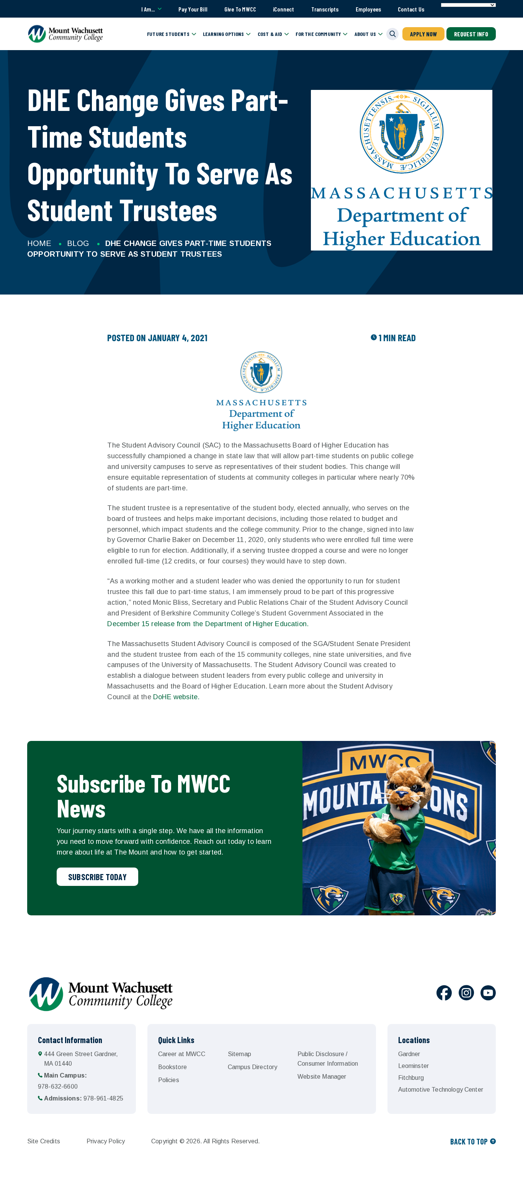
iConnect (283, 9)
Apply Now (423, 33)
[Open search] (392, 34)
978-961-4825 (83, 1098)
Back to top (469, 1141)
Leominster (413, 1066)
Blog (78, 243)
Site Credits (43, 1141)
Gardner (409, 1054)
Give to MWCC (240, 9)
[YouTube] (488, 994)
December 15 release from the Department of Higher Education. (209, 624)
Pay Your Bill (193, 9)
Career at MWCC (181, 1054)
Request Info (471, 33)
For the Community (318, 34)
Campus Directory (253, 1067)
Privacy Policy (106, 1141)
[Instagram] (466, 994)
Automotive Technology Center (440, 1089)
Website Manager (321, 1076)
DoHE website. (176, 697)
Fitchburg (411, 1077)
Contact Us (411, 9)
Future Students (168, 34)
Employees (368, 9)
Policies (168, 1080)
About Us (365, 34)
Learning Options (223, 34)
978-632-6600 (62, 1081)
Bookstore (172, 1067)
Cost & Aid (270, 34)
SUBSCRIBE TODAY (97, 877)
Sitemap (239, 1054)
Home (39, 243)
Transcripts (325, 9)
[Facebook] (444, 994)
